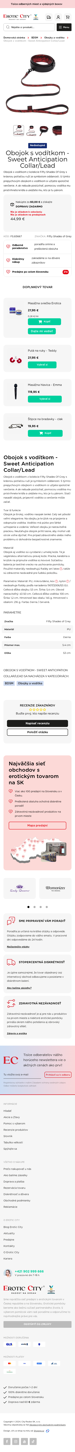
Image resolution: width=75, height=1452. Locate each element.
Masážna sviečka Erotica (44, 303)
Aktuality (9, 1233)
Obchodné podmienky (16, 1201)
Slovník (7, 1136)
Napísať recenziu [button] (38, 723)
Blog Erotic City (13, 1227)
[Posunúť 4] (47, 907)
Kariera (7, 1259)
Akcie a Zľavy (11, 1117)
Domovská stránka (14, 38)
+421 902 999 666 (29, 1271)
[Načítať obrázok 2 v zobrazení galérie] (31, 130)
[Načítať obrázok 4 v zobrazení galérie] (56, 130)
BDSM (34, 38)
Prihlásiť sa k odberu (58, 1075)
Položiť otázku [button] (37, 732)
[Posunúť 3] (41, 907)
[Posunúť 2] (34, 907)
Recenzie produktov (15, 1130)
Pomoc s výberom (14, 1123)
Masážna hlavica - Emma (45, 385)
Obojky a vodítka (54, 38)
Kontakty (9, 1246)
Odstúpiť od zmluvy (37, 1324)
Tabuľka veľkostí (13, 1142)
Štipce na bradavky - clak (45, 419)
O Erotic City (11, 1252)
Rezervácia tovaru (14, 1188)
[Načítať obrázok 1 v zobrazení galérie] (18, 130)
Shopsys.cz (39, 1431)
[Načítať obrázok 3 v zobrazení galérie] (43, 130)
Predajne (8, 1240)
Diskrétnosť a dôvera (16, 1194)
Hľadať (7, 1111)
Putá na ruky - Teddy (42, 350)
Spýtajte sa (10, 1149)
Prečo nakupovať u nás (17, 1169)
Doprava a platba (13, 1182)
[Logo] (20, 17)
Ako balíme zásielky (15, 1175)
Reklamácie (10, 1207)
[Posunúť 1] (28, 907)
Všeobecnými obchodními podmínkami (47, 1425)
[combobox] (29, 27)
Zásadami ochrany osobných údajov (48, 1083)
